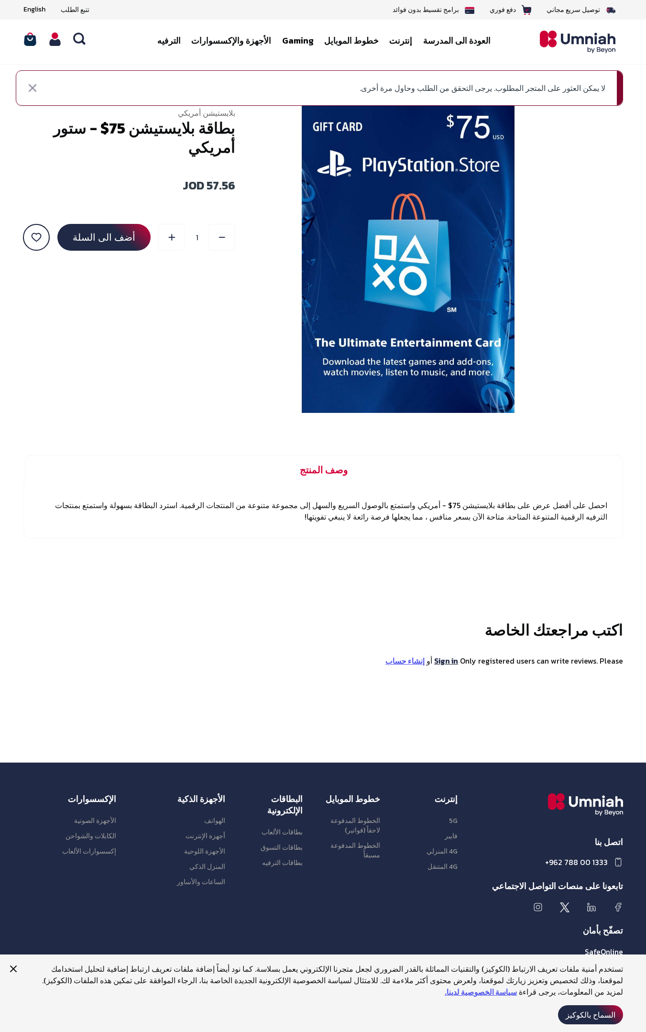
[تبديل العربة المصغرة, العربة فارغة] (30, 39)
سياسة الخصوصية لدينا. (481, 992)
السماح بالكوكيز (590, 1015)
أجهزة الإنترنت (205, 836)
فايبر (451, 836)
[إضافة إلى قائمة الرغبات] (36, 237)
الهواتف (214, 821)
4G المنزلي (442, 851)
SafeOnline (604, 951)
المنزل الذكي (207, 867)
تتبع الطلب (75, 10)
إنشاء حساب (405, 660)
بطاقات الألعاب (282, 832)
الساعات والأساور (201, 882)
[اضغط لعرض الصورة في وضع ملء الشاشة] (408, 259)
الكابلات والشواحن (91, 836)
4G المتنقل (442, 867)
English (34, 9)
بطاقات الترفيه (282, 863)
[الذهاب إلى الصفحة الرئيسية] (570, 42)
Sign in (446, 660)
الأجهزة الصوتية (95, 821)
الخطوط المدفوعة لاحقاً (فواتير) (355, 825)
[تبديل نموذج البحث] (80, 39)
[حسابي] (55, 39)
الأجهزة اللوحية (204, 851)
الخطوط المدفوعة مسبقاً (355, 850)
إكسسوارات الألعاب (89, 851)
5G (453, 821)
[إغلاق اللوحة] (13, 968)
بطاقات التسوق (282, 848)
